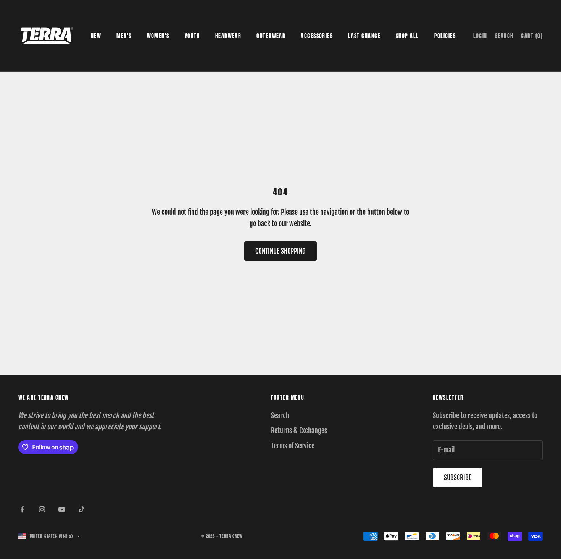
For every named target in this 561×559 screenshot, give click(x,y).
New (96, 36)
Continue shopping (280, 251)
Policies (445, 36)
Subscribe (457, 477)
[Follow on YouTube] (62, 509)
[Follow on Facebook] (22, 509)
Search (280, 415)
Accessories (317, 36)
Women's (158, 36)
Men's (123, 36)
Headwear (228, 36)
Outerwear (270, 36)
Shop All (407, 36)
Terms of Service (292, 445)
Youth (192, 36)
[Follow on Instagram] (42, 509)
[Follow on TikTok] (81, 509)
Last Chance (364, 36)
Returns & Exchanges (299, 430)
